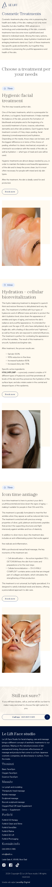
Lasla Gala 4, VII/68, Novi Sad (14, 859)
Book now (10, 191)
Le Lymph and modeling (12, 787)
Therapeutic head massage (13, 791)
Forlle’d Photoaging (10, 839)
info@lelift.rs (7, 854)
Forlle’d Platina (8, 831)
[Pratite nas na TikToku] (17, 865)
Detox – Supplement (11, 809)
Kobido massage (9, 794)
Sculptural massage (10, 798)
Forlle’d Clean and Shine (12, 823)
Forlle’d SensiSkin (9, 827)
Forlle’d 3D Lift (8, 835)
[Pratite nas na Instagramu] (4, 865)
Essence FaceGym (10, 777)
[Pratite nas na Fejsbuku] (11, 865)
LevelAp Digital (23, 882)
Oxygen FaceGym (9, 773)
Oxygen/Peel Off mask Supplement (17, 806)
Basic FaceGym (8, 769)
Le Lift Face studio (18, 734)
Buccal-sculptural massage (13, 802)
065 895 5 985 (23, 717)
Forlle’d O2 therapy (10, 820)
